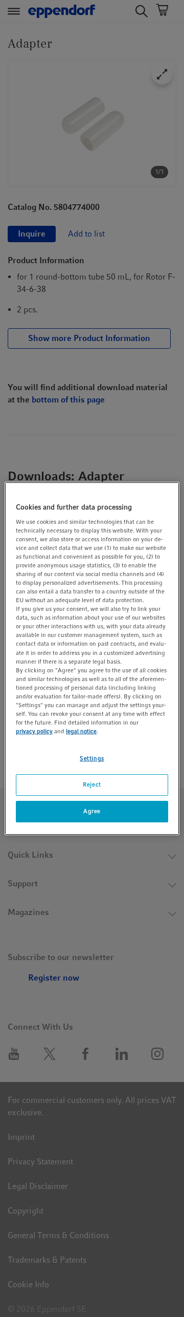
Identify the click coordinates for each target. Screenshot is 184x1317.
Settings (92, 758)
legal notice (81, 731)
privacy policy (34, 731)
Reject (92, 784)
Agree (92, 811)
